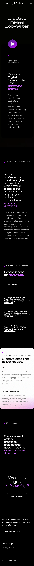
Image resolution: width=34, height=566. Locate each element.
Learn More (12, 284)
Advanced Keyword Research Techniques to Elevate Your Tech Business (16, 314)
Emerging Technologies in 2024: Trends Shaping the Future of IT (15, 328)
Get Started (17, 496)
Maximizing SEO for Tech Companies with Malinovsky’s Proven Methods (15, 300)
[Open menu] (31, 3)
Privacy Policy (8, 548)
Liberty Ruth (12, 3)
